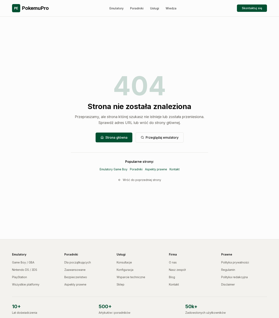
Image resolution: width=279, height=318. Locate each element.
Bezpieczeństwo (75, 277)
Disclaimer (228, 284)
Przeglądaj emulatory (162, 137)
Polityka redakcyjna (234, 277)
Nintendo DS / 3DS (24, 269)
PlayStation (19, 277)
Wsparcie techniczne (131, 277)
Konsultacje (124, 262)
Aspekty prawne (156, 169)
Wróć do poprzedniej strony (142, 180)
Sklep (120, 284)
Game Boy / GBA (23, 262)
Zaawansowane (75, 269)
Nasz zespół (177, 269)
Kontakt (175, 169)
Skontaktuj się (252, 8)
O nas (173, 262)
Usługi (154, 8)
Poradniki (137, 8)
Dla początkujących (77, 262)
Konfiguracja (125, 269)
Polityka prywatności (235, 262)
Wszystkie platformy (25, 284)
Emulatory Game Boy (113, 169)
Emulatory (116, 8)
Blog (172, 277)
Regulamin (228, 269)
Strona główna (116, 137)
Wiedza (171, 8)
